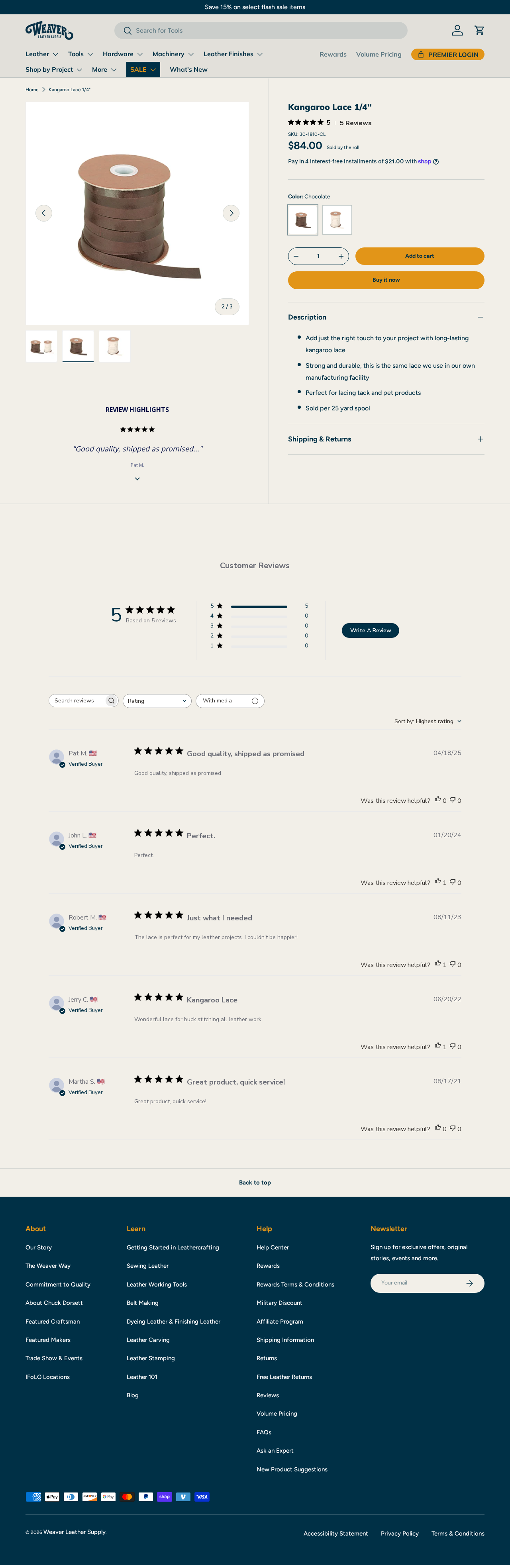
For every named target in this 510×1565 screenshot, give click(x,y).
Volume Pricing (379, 54)
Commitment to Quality (58, 1284)
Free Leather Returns (284, 1377)
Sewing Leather (148, 1265)
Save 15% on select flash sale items (255, 7)
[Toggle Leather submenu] (55, 54)
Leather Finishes (228, 54)
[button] (479, 30)
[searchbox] (76, 700)
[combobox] (260, 30)
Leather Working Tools (157, 1284)
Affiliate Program (280, 1321)
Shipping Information (285, 1339)
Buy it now (386, 279)
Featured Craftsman (53, 1321)
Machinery (168, 54)
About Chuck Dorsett (54, 1302)
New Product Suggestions (292, 1469)
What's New (189, 69)
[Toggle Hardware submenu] (140, 54)
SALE (138, 69)
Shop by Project (49, 69)
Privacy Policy (400, 1533)
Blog (133, 1395)
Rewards (333, 54)
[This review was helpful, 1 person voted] (438, 883)
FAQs (264, 1432)
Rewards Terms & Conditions (295, 1284)
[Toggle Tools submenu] (90, 54)
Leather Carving (148, 1339)
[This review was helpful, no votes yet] (438, 801)
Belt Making (143, 1302)
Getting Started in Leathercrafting (173, 1247)
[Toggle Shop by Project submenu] (79, 70)
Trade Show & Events (54, 1358)
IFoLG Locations (48, 1377)
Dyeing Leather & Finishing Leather (173, 1321)
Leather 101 (142, 1377)
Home (32, 89)
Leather (37, 54)
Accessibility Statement (336, 1533)
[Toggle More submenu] (113, 70)
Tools (76, 54)
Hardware (118, 54)
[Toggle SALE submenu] (153, 70)
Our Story (39, 1247)
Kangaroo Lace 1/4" (69, 89)
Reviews (268, 1395)
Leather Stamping (151, 1358)
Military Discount (279, 1302)
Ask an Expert (275, 1450)
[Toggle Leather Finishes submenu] (260, 54)
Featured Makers (48, 1339)
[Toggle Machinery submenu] (191, 54)
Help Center (273, 1247)
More (99, 69)
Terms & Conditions (458, 1533)
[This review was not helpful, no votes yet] (452, 801)
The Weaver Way (48, 1265)
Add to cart (419, 255)
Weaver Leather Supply (74, 1532)
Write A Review (370, 630)
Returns (267, 1358)
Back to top (255, 1182)
